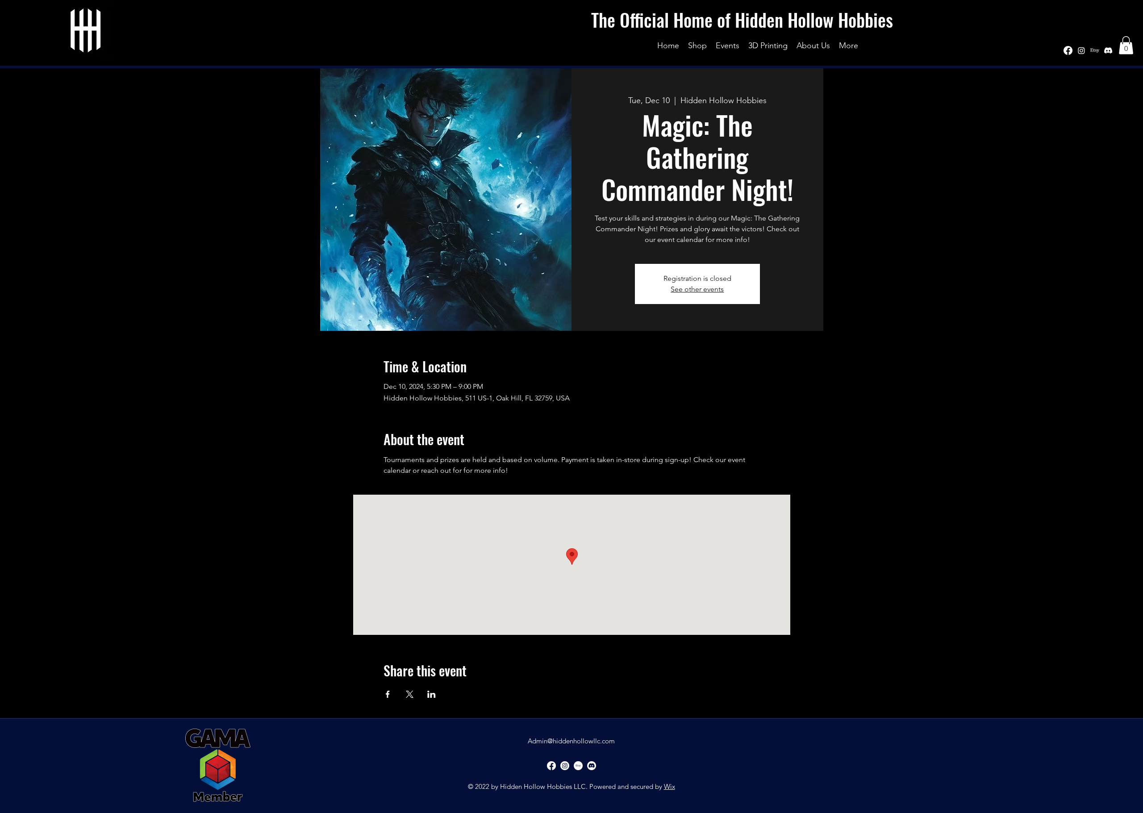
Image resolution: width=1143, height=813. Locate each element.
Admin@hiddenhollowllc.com (571, 741)
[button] (1126, 45)
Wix (669, 786)
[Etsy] (578, 765)
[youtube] (1094, 50)
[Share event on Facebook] (388, 694)
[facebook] (1068, 50)
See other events (697, 289)
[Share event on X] (409, 694)
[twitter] (1081, 50)
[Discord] (1108, 50)
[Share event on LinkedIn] (431, 694)
